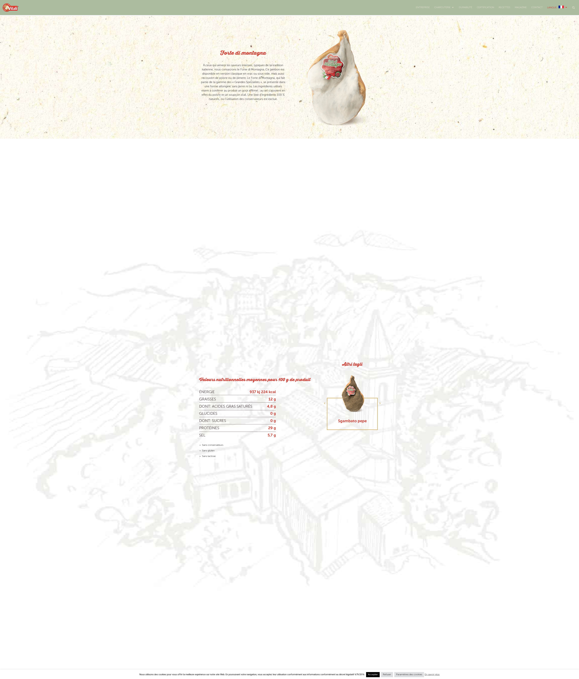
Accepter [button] (373, 674)
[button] (324, 403)
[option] (352, 401)
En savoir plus (432, 674)
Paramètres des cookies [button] (409, 674)
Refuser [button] (387, 674)
